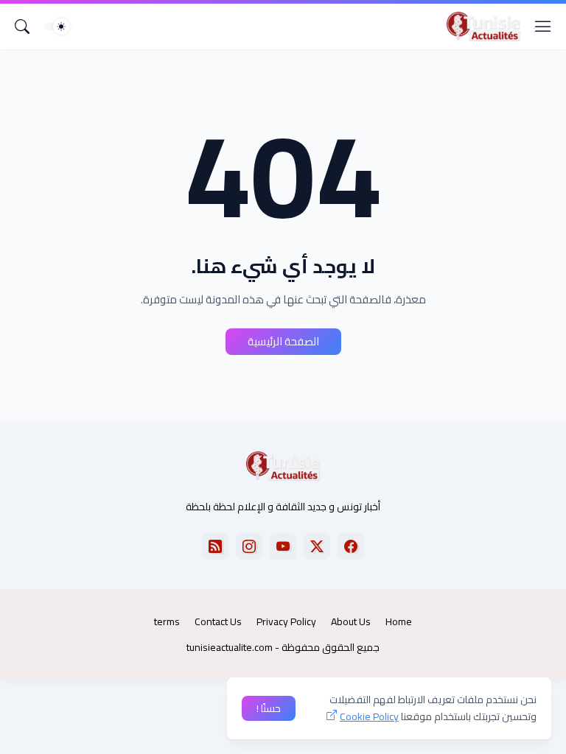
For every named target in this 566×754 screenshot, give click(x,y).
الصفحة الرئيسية (283, 341)
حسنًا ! (268, 708)
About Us (351, 621)
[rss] (215, 546)
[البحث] (22, 26)
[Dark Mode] (56, 26)
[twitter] (317, 546)
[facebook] (351, 546)
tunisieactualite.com (229, 647)
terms (167, 621)
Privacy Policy (286, 621)
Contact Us (218, 621)
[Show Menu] (543, 26)
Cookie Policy (369, 716)
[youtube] (283, 546)
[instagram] (249, 546)
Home (398, 621)
